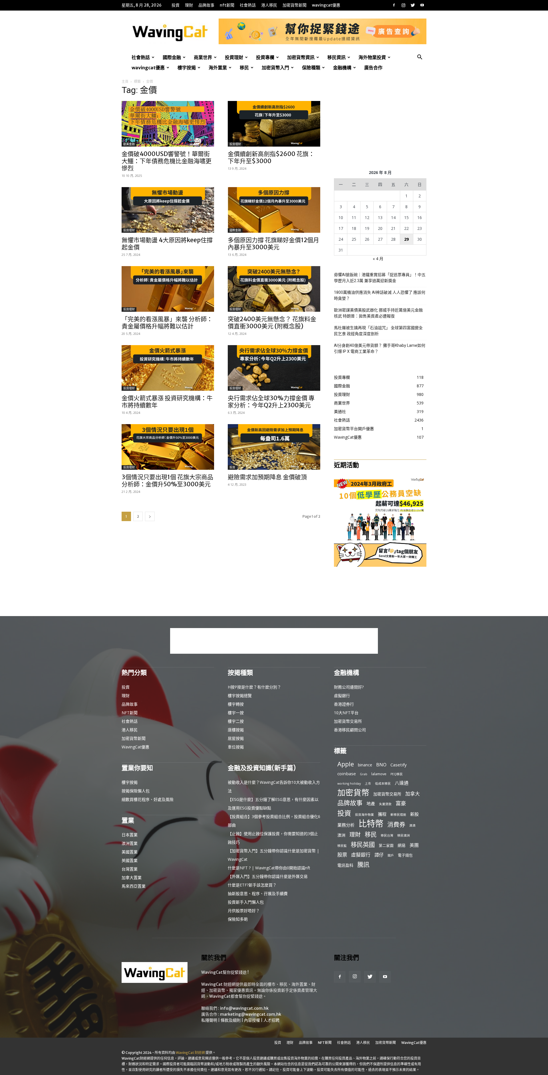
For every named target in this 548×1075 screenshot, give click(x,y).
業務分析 (345, 825)
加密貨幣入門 (275, 67)
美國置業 (130, 852)
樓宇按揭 (187, 67)
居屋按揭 (236, 738)
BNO (381, 765)
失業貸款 (385, 804)
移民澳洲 (403, 835)
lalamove (378, 773)
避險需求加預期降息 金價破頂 (267, 477)
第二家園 (386, 845)
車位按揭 (236, 747)
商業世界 (203, 57)
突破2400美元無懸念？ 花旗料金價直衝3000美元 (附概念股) (272, 322)
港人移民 (269, 5)
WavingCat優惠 (326, 5)
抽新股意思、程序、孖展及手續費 (258, 893)
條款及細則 (231, 1020)
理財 (189, 5)
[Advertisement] (380, 123)
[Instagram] (403, 5)
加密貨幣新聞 (295, 5)
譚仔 (379, 855)
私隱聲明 (209, 1020)
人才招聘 (271, 1020)
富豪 (401, 803)
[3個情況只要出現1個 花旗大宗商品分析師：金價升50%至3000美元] (168, 447)
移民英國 (363, 844)
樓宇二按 (236, 721)
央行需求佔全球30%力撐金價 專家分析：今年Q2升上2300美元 (271, 401)
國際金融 (172, 57)
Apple (345, 764)
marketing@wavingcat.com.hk (250, 1014)
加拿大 (412, 794)
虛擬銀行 (342, 695)
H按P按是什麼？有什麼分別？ (254, 687)
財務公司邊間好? (349, 687)
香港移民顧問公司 (350, 729)
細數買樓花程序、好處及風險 (148, 799)
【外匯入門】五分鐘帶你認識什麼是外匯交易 (268, 876)
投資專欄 (265, 57)
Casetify (398, 765)
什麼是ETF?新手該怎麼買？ (252, 885)
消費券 (396, 824)
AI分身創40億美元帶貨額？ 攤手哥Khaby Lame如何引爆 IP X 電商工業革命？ (379, 348)
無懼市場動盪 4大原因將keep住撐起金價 (167, 243)
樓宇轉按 (236, 704)
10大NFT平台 (346, 712)
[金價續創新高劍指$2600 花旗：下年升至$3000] (274, 124)
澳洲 (341, 835)
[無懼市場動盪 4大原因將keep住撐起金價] (168, 210)
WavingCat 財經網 (190, 1052)
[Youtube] (422, 5)
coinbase (346, 773)
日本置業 (130, 834)
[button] (419, 57)
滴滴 (412, 825)
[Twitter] (412, 5)
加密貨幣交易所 (348, 721)
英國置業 (130, 860)
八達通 (401, 783)
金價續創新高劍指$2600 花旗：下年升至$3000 (271, 157)
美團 (414, 845)
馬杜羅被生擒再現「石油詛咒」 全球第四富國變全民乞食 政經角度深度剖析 (378, 330)
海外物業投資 (372, 57)
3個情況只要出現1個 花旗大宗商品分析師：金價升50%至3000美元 (167, 480)
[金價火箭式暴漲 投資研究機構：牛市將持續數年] (168, 368)
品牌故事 (206, 5)
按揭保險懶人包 (136, 790)
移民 (244, 67)
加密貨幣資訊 (301, 57)
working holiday (349, 784)
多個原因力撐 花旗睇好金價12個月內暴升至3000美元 (273, 243)
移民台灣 (387, 835)
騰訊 (363, 864)
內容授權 (252, 1020)
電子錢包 (405, 855)
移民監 (342, 846)
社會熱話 (248, 5)
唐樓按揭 (236, 729)
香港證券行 (344, 704)
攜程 (382, 814)
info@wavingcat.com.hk (244, 1008)
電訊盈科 (345, 865)
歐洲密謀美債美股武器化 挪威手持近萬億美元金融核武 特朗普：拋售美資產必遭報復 (378, 313)
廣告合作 (373, 67)
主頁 (125, 81)
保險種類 (311, 67)
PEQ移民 (396, 774)
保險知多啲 (238, 919)
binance (365, 765)
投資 (176, 5)
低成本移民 (383, 784)
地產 (370, 803)
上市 (368, 784)
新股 (414, 814)
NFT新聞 (227, 5)
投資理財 (234, 57)
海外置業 (218, 67)
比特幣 (370, 824)
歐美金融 (129, 144)
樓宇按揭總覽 (240, 695)
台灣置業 (130, 869)
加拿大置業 (132, 877)
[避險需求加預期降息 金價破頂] (274, 447)
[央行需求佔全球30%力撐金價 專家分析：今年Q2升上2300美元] (274, 368)
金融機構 (342, 67)
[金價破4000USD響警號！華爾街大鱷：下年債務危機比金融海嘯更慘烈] (168, 124)
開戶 (391, 855)
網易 (402, 845)
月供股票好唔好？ (244, 910)
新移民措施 (398, 815)
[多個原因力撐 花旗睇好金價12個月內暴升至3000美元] (274, 210)
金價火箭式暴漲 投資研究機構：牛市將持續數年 (167, 401)
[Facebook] (394, 5)
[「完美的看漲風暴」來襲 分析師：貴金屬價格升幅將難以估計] (168, 289)
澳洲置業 (130, 843)
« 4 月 (378, 258)
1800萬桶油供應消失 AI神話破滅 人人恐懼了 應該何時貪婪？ (379, 295)
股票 (342, 855)
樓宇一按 (236, 712)
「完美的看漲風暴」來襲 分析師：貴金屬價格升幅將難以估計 (167, 322)
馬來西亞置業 (134, 886)
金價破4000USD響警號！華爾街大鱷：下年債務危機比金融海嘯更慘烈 (166, 161)
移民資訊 (336, 57)
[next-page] (150, 516)
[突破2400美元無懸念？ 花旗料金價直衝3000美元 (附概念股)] (274, 289)
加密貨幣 (353, 792)
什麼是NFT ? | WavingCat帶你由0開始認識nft (269, 867)
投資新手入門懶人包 (246, 902)
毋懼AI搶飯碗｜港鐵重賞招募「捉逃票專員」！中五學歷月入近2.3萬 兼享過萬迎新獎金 (380, 277)
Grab (363, 774)
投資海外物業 (364, 815)
